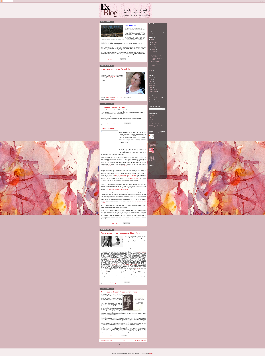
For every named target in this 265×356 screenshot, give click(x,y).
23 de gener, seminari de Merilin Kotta (115, 69)
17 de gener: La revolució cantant (114, 107)
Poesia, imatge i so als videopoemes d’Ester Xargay (121, 233)
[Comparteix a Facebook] (124, 59)
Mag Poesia (151, 119)
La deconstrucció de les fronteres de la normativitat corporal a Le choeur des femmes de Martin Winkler (152, 154)
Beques (150, 79)
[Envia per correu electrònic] (120, 59)
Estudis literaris (152, 85)
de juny (153, 44)
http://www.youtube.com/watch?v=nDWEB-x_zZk (119, 165)
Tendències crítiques (153, 101)
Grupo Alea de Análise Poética (155, 123)
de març (153, 47)
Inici (124, 340)
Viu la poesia (151, 115)
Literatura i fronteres (115, 60)
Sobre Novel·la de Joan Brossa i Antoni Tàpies (119, 292)
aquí (115, 112)
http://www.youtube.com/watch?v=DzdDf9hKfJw (126, 175)
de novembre (154, 42)
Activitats (113, 99)
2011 (152, 70)
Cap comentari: (119, 97)
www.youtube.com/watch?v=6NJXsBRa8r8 (118, 189)
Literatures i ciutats (153, 91)
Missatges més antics (140, 340)
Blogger (150, 353)
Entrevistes (151, 83)
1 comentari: (115, 59)
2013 (152, 39)
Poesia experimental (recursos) (155, 97)
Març (150, 93)
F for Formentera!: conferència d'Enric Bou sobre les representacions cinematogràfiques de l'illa (153, 140)
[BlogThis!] (121, 59)
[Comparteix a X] (123, 59)
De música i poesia (108, 128)
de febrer (154, 49)
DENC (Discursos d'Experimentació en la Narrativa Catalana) (157, 126)
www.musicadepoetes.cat (133, 178)
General (150, 87)
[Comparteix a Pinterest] (125, 59)
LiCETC (150, 121)
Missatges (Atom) (126, 344)
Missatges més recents (106, 340)
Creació (150, 81)
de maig (153, 46)
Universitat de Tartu (112, 76)
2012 (152, 41)
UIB (150, 117)
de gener (153, 51)
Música (150, 95)
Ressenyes (151, 99)
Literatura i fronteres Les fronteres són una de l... (156, 53)
